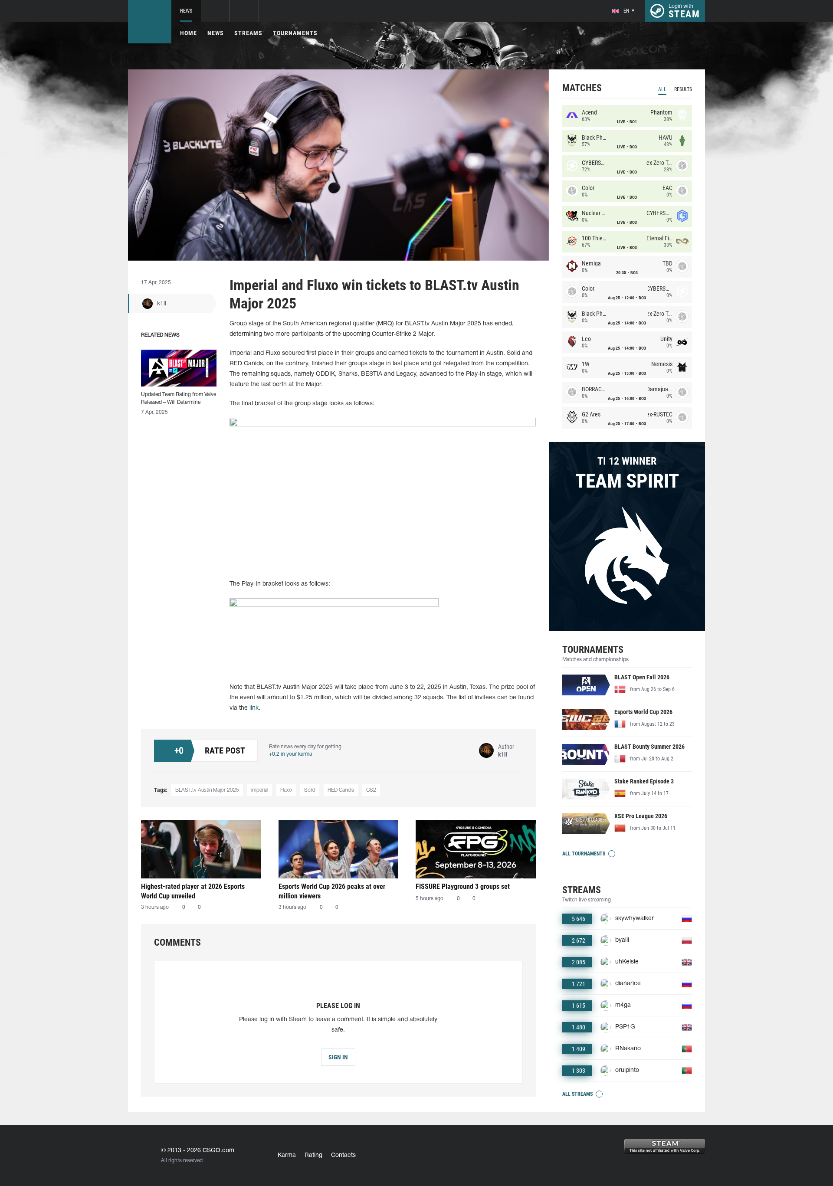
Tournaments (295, 32)
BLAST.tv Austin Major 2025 (207, 790)
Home (188, 32)
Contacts (343, 1155)
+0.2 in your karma (290, 754)
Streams (248, 32)
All (662, 89)
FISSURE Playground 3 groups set (463, 886)
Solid (309, 790)
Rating (313, 1155)
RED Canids (341, 790)
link (254, 708)
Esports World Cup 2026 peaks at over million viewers (332, 891)
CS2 (371, 790)
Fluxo (286, 790)
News (186, 11)
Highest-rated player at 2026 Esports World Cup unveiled (193, 891)
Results (683, 89)
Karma (287, 1155)
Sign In (338, 1057)
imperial (259, 790)
